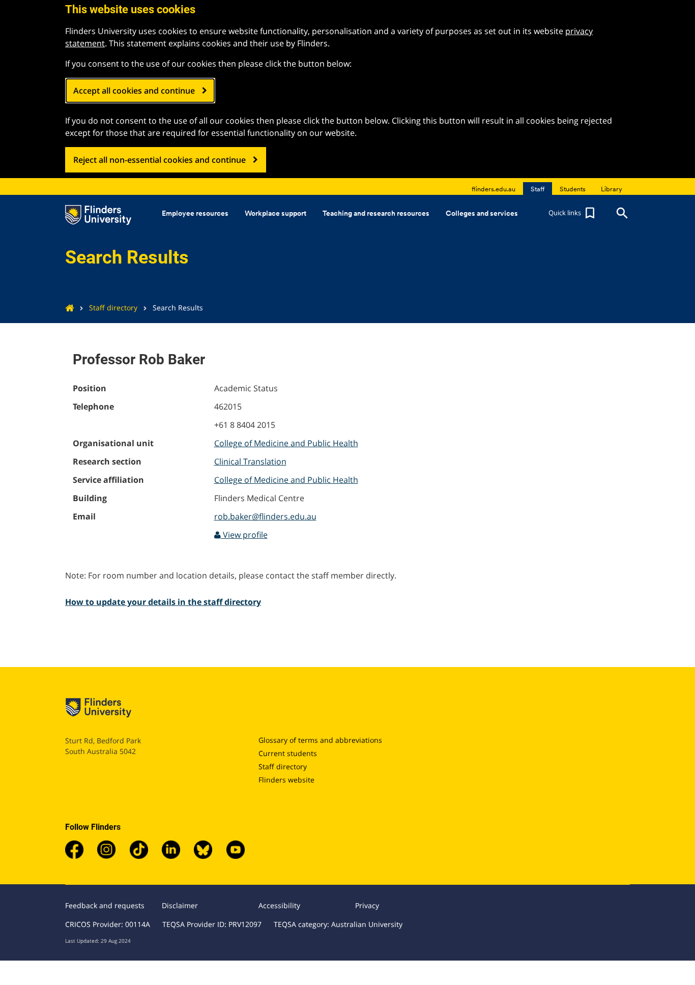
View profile (244, 534)
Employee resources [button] (195, 213)
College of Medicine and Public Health (286, 443)
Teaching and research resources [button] (376, 213)
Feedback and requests (104, 905)
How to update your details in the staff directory (163, 601)
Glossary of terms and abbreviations (320, 740)
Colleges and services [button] (482, 213)
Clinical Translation (250, 461)
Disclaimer (180, 905)
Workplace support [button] (275, 213)
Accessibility (279, 905)
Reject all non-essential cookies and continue (159, 159)
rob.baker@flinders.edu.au (265, 516)
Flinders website (286, 780)
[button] (572, 213)
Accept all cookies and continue (134, 90)
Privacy (367, 905)
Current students (287, 753)
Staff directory (113, 307)
